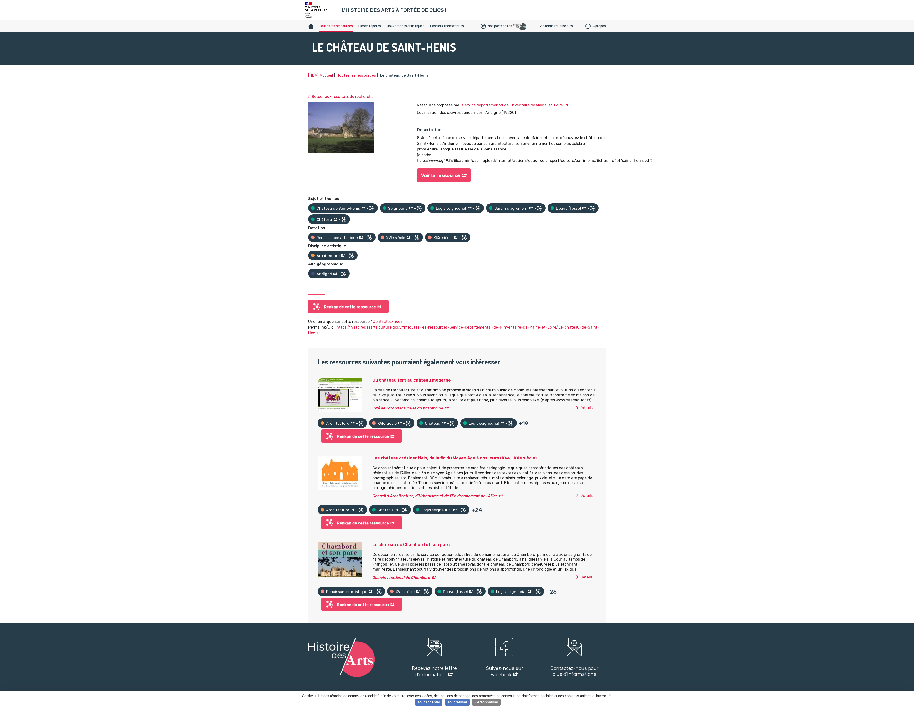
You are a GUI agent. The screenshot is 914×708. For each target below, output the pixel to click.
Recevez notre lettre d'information (434, 671)
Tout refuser (457, 702)
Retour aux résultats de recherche (342, 96)
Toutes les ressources (336, 26)
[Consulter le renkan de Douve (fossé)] (592, 208)
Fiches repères (369, 26)
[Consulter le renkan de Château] (344, 219)
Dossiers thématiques (447, 26)
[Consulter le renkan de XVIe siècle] (417, 237)
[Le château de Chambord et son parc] (340, 559)
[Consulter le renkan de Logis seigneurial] (478, 208)
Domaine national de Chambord (401, 577)
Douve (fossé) (568, 208)
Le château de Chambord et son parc (411, 544)
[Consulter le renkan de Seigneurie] (419, 208)
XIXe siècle (442, 237)
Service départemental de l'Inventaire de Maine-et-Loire (512, 105)
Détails (586, 407)
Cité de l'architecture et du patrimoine (408, 408)
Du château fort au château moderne (412, 380)
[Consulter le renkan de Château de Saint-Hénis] (371, 208)
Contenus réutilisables (556, 26)
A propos (599, 26)
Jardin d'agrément (511, 208)
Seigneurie (397, 208)
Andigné (324, 274)
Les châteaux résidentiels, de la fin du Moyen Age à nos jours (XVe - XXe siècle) (455, 458)
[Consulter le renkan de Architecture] (351, 255)
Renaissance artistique (337, 237)
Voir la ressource (440, 175)
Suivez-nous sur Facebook (504, 671)
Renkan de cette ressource (350, 307)
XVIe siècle (395, 237)
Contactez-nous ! (388, 321)
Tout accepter (428, 702)
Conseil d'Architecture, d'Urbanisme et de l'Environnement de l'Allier (435, 496)
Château (324, 219)
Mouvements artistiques (405, 26)
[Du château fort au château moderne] (340, 395)
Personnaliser (486, 702)
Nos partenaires (500, 26)
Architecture (328, 256)
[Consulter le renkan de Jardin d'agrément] (539, 208)
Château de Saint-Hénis (338, 208)
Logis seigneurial (451, 208)
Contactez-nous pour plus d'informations (574, 671)
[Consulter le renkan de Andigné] (343, 274)
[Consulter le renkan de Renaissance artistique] (369, 237)
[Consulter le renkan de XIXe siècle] (464, 237)
